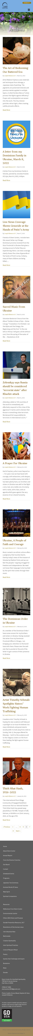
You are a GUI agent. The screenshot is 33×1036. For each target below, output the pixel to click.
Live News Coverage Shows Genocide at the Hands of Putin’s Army (16, 226)
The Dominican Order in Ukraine (15, 620)
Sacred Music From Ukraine (14, 308)
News (4, 968)
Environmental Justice (10, 913)
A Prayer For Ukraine (15, 463)
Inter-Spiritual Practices (10, 945)
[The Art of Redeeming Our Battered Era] (16, 50)
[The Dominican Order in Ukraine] (16, 601)
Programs (6, 878)
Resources (6, 904)
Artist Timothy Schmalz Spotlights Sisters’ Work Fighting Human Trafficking (16, 705)
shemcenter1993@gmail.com (11, 989)
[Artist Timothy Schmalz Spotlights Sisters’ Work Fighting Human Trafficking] (16, 682)
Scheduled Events (8, 874)
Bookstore (6, 963)
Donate (5, 972)
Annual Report (7, 855)
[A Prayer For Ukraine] (16, 446)
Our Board (6, 864)
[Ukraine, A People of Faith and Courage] (16, 523)
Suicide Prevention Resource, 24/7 (13, 923)
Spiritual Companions (10, 896)
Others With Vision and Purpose (13, 918)
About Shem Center (9, 851)
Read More (6, 110)
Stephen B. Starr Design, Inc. (18, 1033)
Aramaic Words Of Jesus (10, 887)
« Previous (6, 827)
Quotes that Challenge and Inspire (13, 959)
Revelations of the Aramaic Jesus (13, 927)
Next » (18, 831)
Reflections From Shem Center (12, 909)
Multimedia (6, 936)
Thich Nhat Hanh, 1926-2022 (13, 790)
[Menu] (29, 10)
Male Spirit (6, 892)
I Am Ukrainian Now (9, 932)
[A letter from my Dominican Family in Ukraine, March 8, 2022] (16, 134)
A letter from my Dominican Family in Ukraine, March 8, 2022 (14, 157)
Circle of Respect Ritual (10, 950)
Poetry (5, 954)
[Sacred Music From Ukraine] (16, 289)
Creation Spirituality (9, 941)
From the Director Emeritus (11, 860)
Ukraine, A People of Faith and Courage (14, 542)
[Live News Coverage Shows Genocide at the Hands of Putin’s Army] (16, 204)
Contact (5, 869)
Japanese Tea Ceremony (10, 883)
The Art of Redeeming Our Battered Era (15, 70)
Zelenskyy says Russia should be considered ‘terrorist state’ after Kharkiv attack (15, 388)
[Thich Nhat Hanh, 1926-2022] (16, 771)
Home (5, 846)
